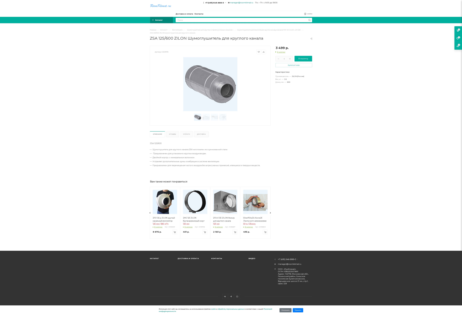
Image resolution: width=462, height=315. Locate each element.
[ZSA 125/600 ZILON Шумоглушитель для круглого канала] (210, 84)
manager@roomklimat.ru (241, 2)
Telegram (231, 296)
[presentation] (150, 212)
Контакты (216, 258)
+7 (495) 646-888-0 (214, 3)
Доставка (201, 134)
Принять (298, 310)
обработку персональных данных (231, 309)
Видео (252, 258)
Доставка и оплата (188, 258)
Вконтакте (225, 296)
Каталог (154, 258)
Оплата (186, 134)
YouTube (237, 296)
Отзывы (172, 134)
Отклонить (285, 310)
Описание (157, 134)
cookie (213, 309)
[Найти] (309, 20)
